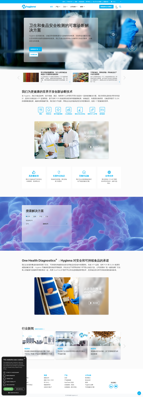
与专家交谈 (33, 54)
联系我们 (87, 378)
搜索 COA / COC (49, 380)
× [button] (24, 358)
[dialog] (14, 376)
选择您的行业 (34, 49)
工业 (46, 216)
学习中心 (88, 1)
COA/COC (70, 1)
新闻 (86, 382)
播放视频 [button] (95, 147)
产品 (40, 216)
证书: (27, 224)
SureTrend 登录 (97, 1)
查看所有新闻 (39, 329)
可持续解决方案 (89, 387)
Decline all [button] (19, 389)
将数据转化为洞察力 (106, 6)
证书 (28, 216)
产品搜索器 (67, 380)
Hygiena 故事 (89, 385)
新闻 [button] (81, 6)
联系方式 (106, 1)
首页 (51, 6)
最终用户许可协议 (27, 385)
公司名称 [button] (73, 6)
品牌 (34, 216)
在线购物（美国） (69, 385)
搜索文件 (46, 378)
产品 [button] (57, 6)
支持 (76, 1)
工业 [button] (64, 6)
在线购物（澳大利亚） (71, 387)
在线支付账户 (48, 387)
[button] (120, 7)
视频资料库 (47, 385)
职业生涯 (81, 1)
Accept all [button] (8, 389)
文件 (63, 1)
